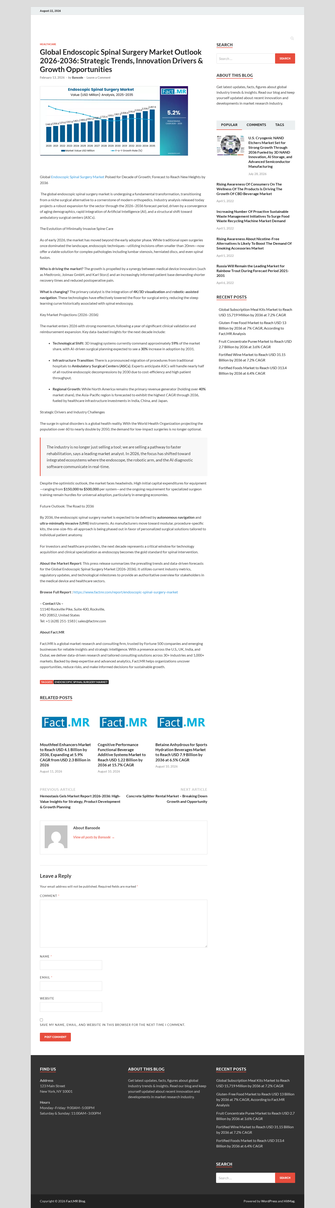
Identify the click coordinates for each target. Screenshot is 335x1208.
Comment (49, 896)
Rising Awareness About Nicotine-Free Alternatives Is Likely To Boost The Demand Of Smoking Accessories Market (254, 243)
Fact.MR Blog (75, 1201)
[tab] (229, 125)
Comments (256, 125)
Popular (229, 125)
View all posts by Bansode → (94, 837)
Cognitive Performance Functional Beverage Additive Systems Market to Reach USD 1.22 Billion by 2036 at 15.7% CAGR (122, 754)
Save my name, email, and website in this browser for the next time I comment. (112, 1025)
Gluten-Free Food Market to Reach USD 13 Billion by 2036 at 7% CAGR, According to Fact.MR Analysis (252, 328)
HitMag (289, 1201)
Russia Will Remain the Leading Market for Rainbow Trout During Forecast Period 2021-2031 (252, 271)
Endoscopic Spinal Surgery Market (77, 177)
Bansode (77, 77)
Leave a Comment (99, 77)
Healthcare (48, 44)
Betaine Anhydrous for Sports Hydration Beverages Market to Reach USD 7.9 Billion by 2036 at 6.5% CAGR (181, 752)
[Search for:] (255, 58)
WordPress (269, 1201)
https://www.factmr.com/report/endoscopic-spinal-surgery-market (125, 592)
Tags (279, 125)
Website (47, 998)
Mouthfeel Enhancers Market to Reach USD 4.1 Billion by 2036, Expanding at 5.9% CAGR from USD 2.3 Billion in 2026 (65, 754)
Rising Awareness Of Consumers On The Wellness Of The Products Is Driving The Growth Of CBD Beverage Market (249, 189)
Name (46, 956)
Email (46, 977)
